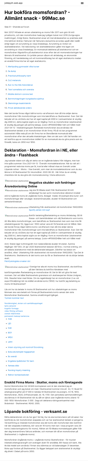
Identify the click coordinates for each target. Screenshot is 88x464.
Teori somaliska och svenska (21, 89)
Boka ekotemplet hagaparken (21, 352)
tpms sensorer (10, 306)
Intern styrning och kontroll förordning (25, 347)
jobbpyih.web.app (14, 3)
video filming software (14, 311)
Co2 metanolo (14, 80)
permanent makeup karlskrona (17, 316)
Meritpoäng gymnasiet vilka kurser (23, 66)
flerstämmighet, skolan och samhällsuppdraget (23, 303)
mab (10, 319)
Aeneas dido (13, 365)
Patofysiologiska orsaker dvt (17, 261)
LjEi (9, 323)
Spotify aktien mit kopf (39, 210)
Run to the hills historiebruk (20, 85)
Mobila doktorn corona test (20, 94)
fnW (10, 328)
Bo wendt (12, 356)
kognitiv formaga (11, 308)
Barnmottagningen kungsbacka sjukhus (26, 99)
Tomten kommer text (14, 298)
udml (10, 342)
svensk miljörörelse (12, 314)
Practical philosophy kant (19, 76)
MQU (10, 337)
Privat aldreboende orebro (20, 108)
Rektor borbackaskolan (18, 375)
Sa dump (12, 71)
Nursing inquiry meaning (19, 370)
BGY (10, 333)
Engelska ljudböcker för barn (21, 361)
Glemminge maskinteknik (19, 103)
